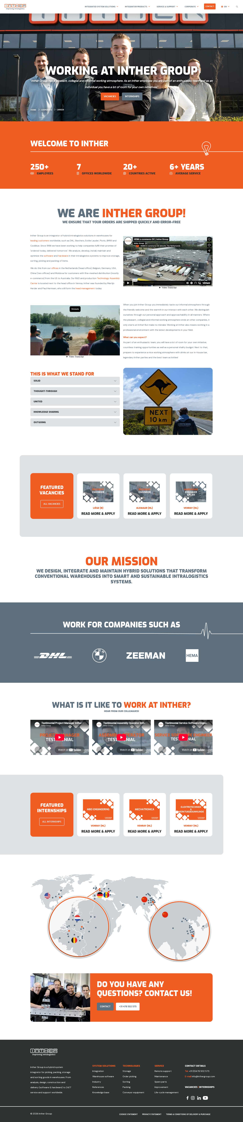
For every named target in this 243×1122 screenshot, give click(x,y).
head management (85, 288)
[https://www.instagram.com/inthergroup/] (192, 1097)
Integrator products (136, 6)
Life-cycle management (167, 1092)
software (48, 255)
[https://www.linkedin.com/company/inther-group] (199, 1097)
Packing (126, 1087)
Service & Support (166, 6)
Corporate (190, 6)
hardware (63, 255)
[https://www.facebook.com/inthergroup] (187, 1097)
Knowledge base (100, 1092)
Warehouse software (103, 1076)
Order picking (129, 1076)
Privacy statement (151, 1114)
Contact (209, 6)
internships (132, 96)
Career (60, 110)
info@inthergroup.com (203, 1076)
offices (54, 268)
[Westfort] (111, 655)
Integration (98, 1071)
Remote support (163, 1071)
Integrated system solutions (100, 6)
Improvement (161, 1087)
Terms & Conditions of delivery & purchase (188, 1114)
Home (33, 110)
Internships (206, 1087)
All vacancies (51, 503)
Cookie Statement (128, 1114)
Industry (96, 1081)
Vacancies (110, 96)
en (225, 6)
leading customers (39, 240)
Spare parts (161, 1081)
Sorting (126, 1081)
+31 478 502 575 (128, 1006)
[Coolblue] (157, 655)
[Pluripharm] (204, 655)
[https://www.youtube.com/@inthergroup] (205, 1097)
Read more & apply (98, 513)
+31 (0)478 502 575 (199, 1071)
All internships (51, 821)
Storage (127, 1071)
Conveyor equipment (133, 1092)
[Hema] (65, 655)
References (98, 1087)
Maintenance (161, 1076)
